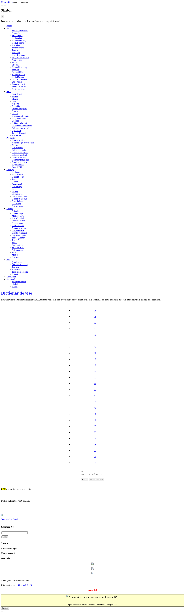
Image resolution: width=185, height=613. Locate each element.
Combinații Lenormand (22, 126)
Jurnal (14, 242)
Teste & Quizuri (19, 133)
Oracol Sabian (18, 177)
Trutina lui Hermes (20, 31)
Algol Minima (18, 165)
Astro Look (17, 135)
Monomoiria (17, 35)
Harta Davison (18, 77)
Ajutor (14, 286)
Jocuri (14, 252)
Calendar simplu (19, 150)
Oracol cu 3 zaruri (19, 199)
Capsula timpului (19, 235)
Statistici (15, 284)
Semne (15, 96)
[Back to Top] (2, 611)
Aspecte (15, 104)
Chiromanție (17, 194)
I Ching (15, 191)
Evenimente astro (19, 162)
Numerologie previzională (23, 143)
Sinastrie (15, 69)
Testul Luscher (18, 238)
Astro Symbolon (19, 218)
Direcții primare (18, 55)
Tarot (14, 179)
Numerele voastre (19, 228)
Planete (15, 99)
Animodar (16, 33)
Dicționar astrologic (20, 116)
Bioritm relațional (19, 233)
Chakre (15, 113)
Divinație (10, 169)
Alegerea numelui (19, 223)
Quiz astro (16, 130)
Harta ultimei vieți (19, 67)
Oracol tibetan (18, 201)
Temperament (18, 48)
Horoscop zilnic (18, 140)
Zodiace (15, 121)
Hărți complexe (18, 89)
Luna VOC (17, 167)
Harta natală (17, 38)
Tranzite (15, 50)
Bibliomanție (17, 174)
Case (14, 101)
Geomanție (16, 203)
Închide (5, 608)
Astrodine (16, 45)
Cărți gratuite (17, 245)
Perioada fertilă (18, 221)
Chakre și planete (19, 79)
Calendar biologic (19, 157)
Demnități (16, 106)
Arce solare (17, 60)
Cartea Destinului (19, 196)
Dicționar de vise (19, 118)
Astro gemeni (17, 250)
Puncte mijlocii (18, 84)
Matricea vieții (18, 216)
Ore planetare (17, 147)
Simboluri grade (19, 87)
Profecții (15, 62)
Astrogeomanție (18, 206)
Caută (5, 537)
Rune (14, 189)
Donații (15, 274)
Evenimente (17, 262)
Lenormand (17, 184)
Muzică (15, 255)
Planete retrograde (19, 108)
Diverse (10, 208)
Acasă (9, 26)
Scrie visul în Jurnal (9, 519)
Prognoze (11, 138)
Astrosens (16, 257)
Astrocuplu (11, 279)
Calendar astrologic (20, 152)
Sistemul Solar (18, 247)
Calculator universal (20, 128)
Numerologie (17, 213)
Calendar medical (19, 155)
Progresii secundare (20, 57)
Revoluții (16, 52)
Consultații (11, 277)
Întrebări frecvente (19, 264)
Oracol (15, 182)
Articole (15, 211)
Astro (9, 28)
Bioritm (15, 145)
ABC (9, 91)
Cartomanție (17, 186)
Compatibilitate (18, 72)
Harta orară (17, 172)
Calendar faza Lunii (20, 160)
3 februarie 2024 (25, 585)
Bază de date (17, 94)
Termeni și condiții (20, 272)
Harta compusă (18, 74)
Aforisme (16, 111)
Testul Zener (17, 240)
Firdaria (15, 65)
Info (8, 260)
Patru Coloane (18, 225)
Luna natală (17, 82)
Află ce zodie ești (19, 123)
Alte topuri (16, 269)
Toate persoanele (19, 281)
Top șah (15, 267)
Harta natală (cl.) (19, 40)
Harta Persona (18, 43)
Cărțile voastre (18, 230)
